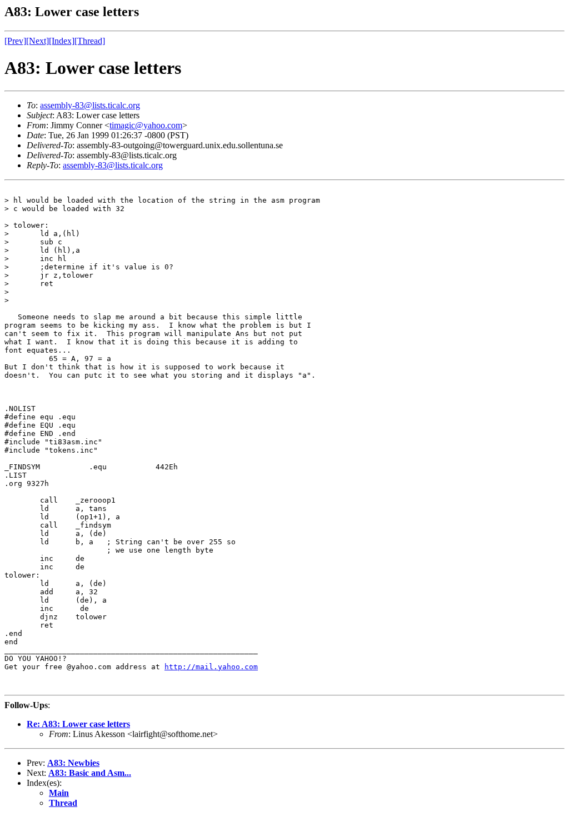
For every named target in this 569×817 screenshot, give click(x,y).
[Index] (61, 41)
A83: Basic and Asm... (89, 773)
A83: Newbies (73, 763)
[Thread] (89, 41)
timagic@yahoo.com (145, 125)
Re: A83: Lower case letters (78, 724)
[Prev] (15, 41)
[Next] (37, 41)
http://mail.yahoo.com (211, 667)
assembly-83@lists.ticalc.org (90, 105)
